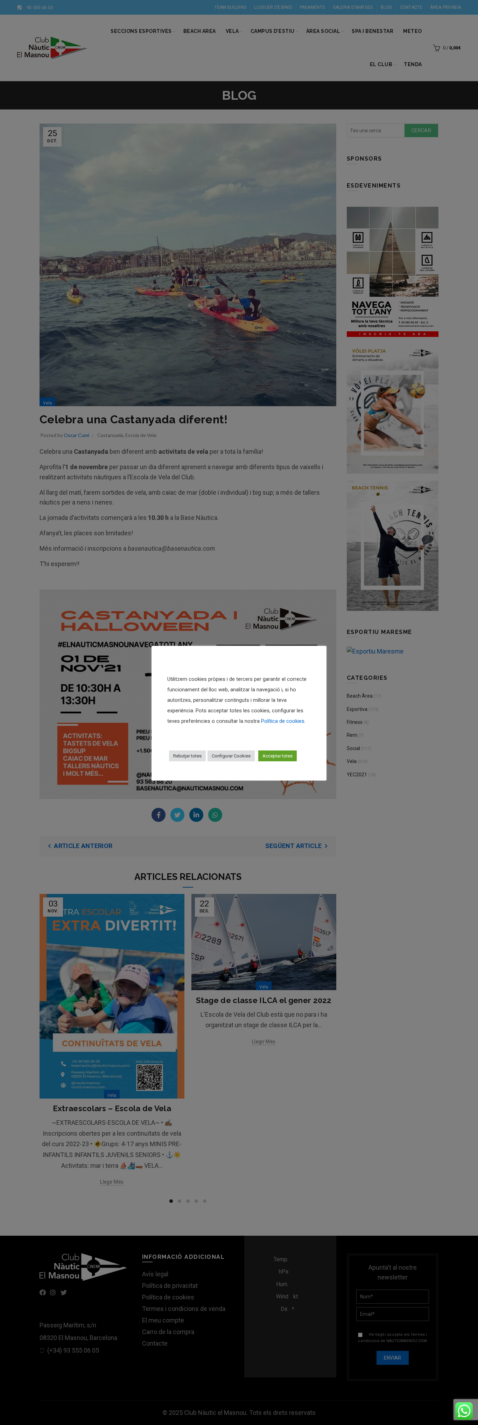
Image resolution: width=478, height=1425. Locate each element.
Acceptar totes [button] (277, 756)
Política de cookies (282, 721)
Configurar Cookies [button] (231, 756)
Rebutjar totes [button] (187, 756)
